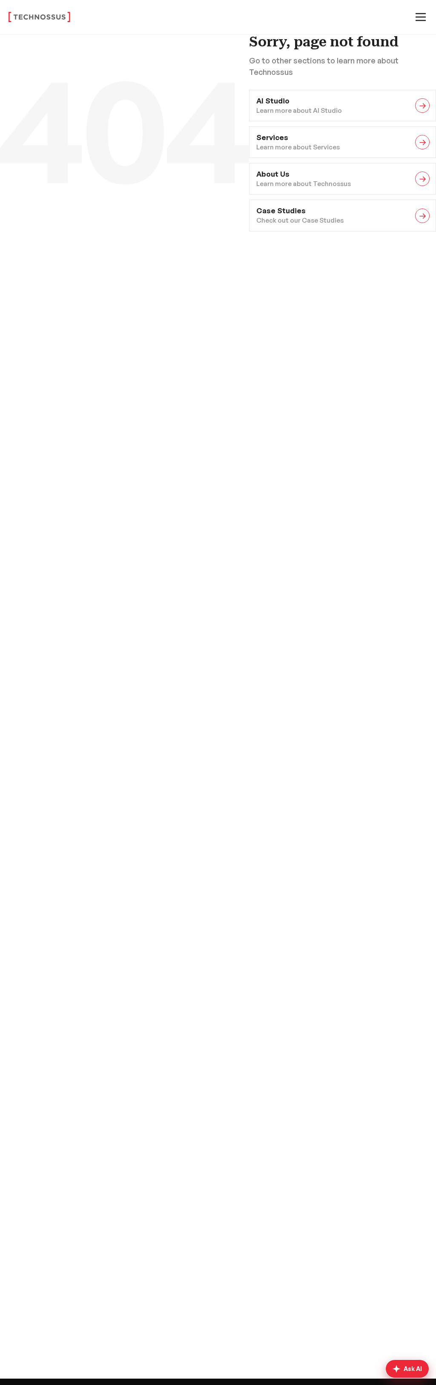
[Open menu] (420, 17)
